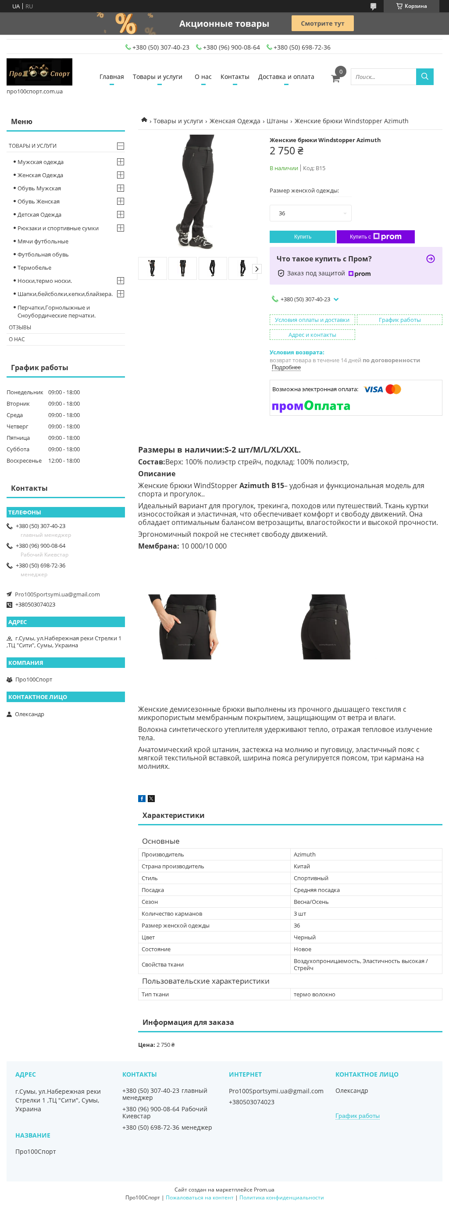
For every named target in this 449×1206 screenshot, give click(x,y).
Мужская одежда (41, 162)
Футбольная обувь (43, 254)
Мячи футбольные (43, 241)
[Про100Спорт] (39, 72)
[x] (151, 800)
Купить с (360, 237)
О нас (203, 76)
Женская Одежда (235, 121)
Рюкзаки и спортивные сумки (58, 228)
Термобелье (34, 267)
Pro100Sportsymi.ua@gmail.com (57, 594)
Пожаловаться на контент (200, 1197)
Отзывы (20, 327)
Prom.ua (264, 1189)
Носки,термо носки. (45, 281)
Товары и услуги (157, 76)
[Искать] (425, 76)
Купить (302, 237)
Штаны (277, 121)
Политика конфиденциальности (281, 1197)
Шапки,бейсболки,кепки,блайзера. (65, 294)
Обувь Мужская (39, 188)
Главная (112, 76)
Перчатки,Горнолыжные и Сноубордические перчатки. (57, 311)
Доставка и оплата (286, 76)
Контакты (235, 76)
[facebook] (142, 800)
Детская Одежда (39, 214)
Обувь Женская (39, 201)
